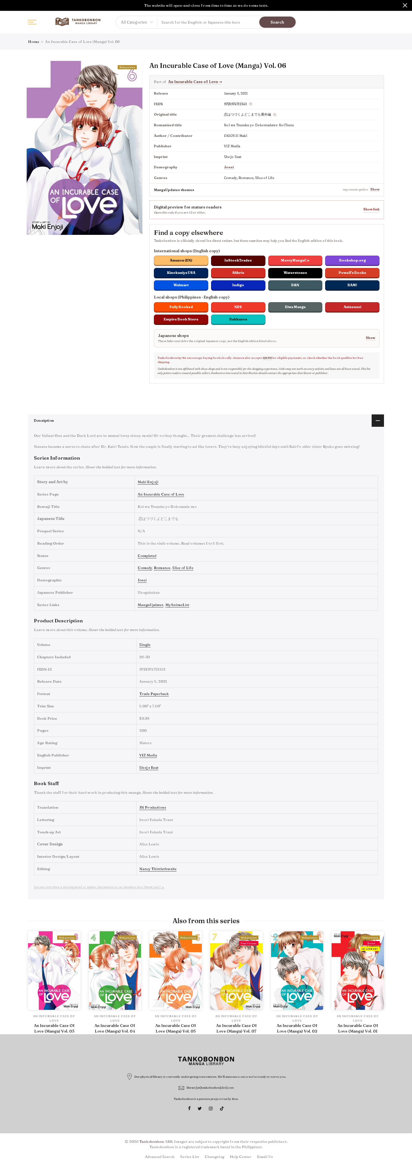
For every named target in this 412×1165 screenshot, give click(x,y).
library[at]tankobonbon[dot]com (210, 1088)
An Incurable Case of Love (195, 81)
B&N (295, 285)
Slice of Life (182, 567)
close (7, 5)
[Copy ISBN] (251, 104)
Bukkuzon (238, 319)
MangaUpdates (150, 604)
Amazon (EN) (181, 260)
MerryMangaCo (295, 260)
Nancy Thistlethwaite (158, 868)
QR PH (267, 358)
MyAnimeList (177, 604)
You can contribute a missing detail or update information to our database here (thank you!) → (99, 886)
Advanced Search (160, 1156)
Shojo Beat (148, 767)
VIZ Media (148, 755)
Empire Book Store (181, 319)
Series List (189, 1156)
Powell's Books (352, 272)
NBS (238, 307)
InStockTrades (238, 260)
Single (145, 644)
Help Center (240, 1156)
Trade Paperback (154, 693)
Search (277, 22)
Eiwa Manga (295, 307)
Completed (147, 555)
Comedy (145, 567)
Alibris (238, 272)
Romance (162, 567)
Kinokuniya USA (181, 272)
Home (33, 41)
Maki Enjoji (148, 482)
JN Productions (152, 807)
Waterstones (295, 272)
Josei (229, 167)
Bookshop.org (352, 260)
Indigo (238, 285)
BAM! (352, 285)
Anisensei (352, 307)
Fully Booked (181, 307)
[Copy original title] (275, 115)
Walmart (181, 285)
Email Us (265, 1156)
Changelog (214, 1156)
